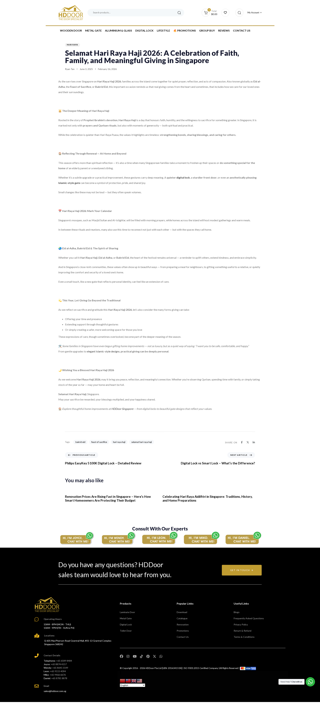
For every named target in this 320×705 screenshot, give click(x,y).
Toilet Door (126, 630)
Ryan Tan (69, 69)
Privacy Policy (241, 624)
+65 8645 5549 (60, 667)
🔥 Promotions (184, 30)
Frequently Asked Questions (249, 618)
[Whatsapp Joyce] (76, 538)
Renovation (183, 624)
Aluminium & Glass (118, 30)
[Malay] (139, 680)
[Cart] (225, 13)
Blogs (237, 612)
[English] (134, 680)
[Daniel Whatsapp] (243, 538)
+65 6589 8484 (64, 660)
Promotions (183, 630)
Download (182, 612)
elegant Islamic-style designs (103, 351)
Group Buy (207, 30)
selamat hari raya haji (141, 442)
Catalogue (182, 618)
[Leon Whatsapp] (160, 538)
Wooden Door (71, 30)
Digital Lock (144, 30)
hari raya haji (119, 442)
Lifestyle (163, 30)
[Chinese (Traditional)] (128, 680)
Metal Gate (93, 30)
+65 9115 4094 (58, 671)
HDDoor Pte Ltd (154, 668)
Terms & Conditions (244, 636)
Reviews (224, 30)
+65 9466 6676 (58, 674)
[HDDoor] (47, 604)
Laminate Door (127, 612)
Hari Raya (72, 45)
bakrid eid (80, 442)
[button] (238, 13)
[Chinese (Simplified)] (123, 680)
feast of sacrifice (99, 442)
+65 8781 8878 (59, 678)
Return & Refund (242, 630)
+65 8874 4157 (59, 664)
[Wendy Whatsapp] (118, 538)
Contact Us (241, 30)
